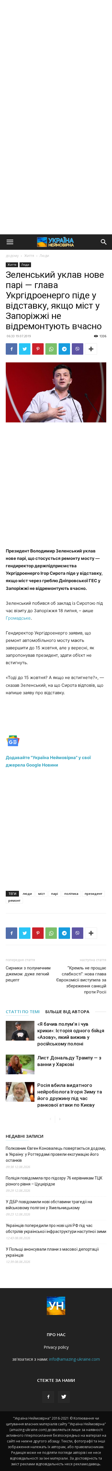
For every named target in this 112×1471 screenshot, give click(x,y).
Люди (44, 255)
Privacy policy (56, 1347)
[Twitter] (24, 349)
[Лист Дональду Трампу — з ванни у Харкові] (20, 1064)
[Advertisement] (56, 58)
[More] (91, 349)
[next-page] (59, 1119)
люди (27, 893)
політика (71, 893)
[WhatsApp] (51, 349)
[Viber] (77, 349)
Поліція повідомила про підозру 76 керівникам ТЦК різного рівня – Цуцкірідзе (54, 1181)
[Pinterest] (38, 349)
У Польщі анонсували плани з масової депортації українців (52, 1252)
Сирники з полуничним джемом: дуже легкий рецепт (28, 974)
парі (54, 893)
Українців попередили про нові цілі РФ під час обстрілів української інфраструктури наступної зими (56, 1228)
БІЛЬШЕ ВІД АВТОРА (67, 1011)
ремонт (14, 900)
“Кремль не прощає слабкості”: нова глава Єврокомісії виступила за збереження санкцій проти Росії (81, 980)
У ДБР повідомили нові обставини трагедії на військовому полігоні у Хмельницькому (49, 1204)
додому (12, 255)
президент (93, 893)
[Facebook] (11, 349)
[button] (10, 242)
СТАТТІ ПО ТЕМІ (23, 1011)
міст (41, 893)
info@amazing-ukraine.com (74, 1359)
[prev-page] (50, 1119)
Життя (29, 255)
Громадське (18, 618)
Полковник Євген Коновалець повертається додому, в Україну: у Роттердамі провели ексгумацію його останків (56, 1154)
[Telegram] (64, 349)
